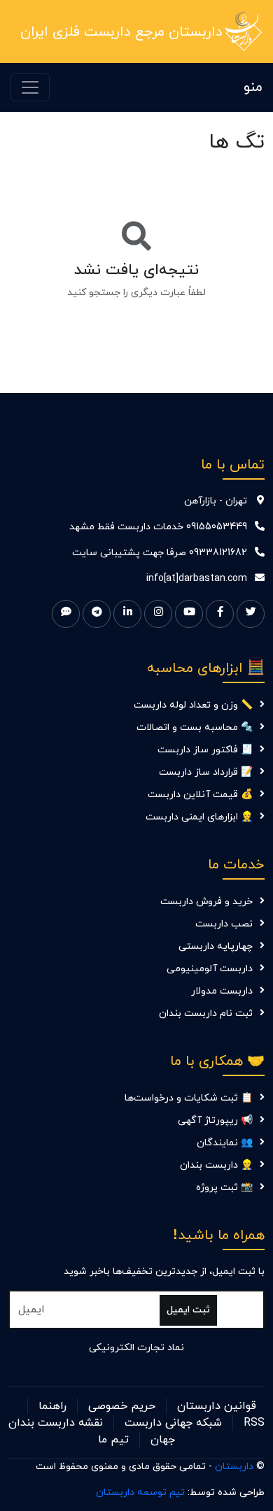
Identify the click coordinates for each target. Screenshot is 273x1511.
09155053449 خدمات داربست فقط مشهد (158, 526)
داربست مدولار (222, 991)
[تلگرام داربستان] (97, 614)
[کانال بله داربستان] (66, 614)
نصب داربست (224, 924)
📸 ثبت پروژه (224, 1187)
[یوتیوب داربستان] (189, 614)
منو (253, 87)
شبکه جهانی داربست (173, 1423)
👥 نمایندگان (225, 1143)
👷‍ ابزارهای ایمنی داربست (199, 817)
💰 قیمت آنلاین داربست (200, 794)
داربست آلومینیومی (210, 968)
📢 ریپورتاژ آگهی (215, 1120)
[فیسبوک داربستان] (220, 614)
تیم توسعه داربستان (140, 1492)
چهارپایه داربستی (215, 946)
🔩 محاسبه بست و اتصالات (194, 727)
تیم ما (113, 1439)
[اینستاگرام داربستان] (158, 614)
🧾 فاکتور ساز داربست (205, 750)
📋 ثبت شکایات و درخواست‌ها (189, 1098)
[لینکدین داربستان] (127, 614)
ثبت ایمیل (188, 1310)
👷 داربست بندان (216, 1165)
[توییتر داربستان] (251, 614)
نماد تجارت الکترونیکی (136, 1347)
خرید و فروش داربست (206, 901)
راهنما (52, 1406)
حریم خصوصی (121, 1406)
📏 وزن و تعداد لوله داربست (193, 705)
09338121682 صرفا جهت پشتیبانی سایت (159, 552)
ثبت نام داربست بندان (206, 1013)
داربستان (234, 1466)
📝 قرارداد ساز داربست (206, 772)
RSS (254, 1423)
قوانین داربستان (216, 1406)
